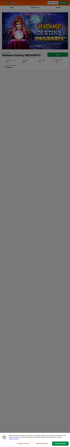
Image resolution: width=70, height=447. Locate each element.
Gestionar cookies (23, 443)
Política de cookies (14, 439)
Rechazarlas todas (42, 443)
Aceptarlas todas (60, 443)
